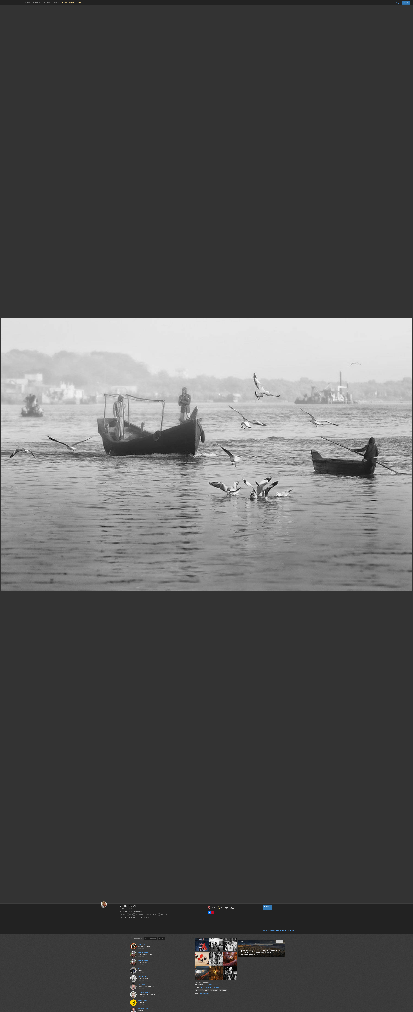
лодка (136, 914)
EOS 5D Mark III (208, 984)
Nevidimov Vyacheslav (144, 992)
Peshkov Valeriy (142, 984)
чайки (141, 914)
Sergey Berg (141, 944)
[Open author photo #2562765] (202, 958)
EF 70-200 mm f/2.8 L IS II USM (210, 987)
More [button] (56, 2)
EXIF (161, 939)
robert (139, 968)
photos (206, 982)
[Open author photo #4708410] (216, 944)
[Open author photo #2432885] (202, 972)
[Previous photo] (2, 438)
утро (161, 914)
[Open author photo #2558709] (216, 958)
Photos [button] (26, 2)
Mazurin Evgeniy (143, 952)
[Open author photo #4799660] (202, 944)
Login (398, 3)
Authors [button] (36, 2)
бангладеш (124, 914)
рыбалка (155, 914)
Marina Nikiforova (143, 976)
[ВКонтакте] (209, 912)
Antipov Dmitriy (142, 1000)
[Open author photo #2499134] (230, 958)
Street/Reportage (204, 993)
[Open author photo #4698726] (230, 944)
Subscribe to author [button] (267, 907)
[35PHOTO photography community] (12, 3)
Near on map (150, 939)
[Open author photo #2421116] (216, 972)
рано (166, 914)
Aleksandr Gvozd (143, 1009)
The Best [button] (46, 2)
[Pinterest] (212, 912)
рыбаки (131, 914)
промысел (148, 914)
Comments (137, 939)
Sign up (406, 2)
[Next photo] (411, 438)
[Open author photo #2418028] (230, 972)
